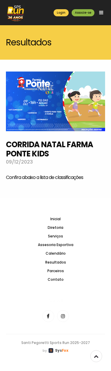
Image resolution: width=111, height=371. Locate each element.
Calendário (56, 253)
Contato (56, 279)
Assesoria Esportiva (55, 244)
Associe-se (83, 12)
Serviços (55, 236)
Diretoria (55, 227)
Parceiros (55, 270)
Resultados (55, 262)
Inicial (55, 218)
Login (61, 12)
